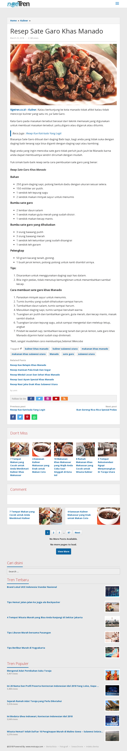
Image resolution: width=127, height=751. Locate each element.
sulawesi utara (86, 354)
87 (69, 532)
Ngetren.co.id (18, 109)
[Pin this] (27, 417)
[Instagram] (48, 398)
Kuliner (32, 109)
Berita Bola (51, 746)
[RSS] (65, 398)
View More (63, 551)
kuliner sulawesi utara (65, 348)
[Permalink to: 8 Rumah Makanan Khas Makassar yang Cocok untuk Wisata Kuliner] (85, 449)
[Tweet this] (20, 417)
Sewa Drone (77, 746)
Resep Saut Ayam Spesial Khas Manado (32, 379)
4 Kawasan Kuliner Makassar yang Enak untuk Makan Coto (40, 465)
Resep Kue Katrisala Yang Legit (27, 408)
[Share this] (13, 417)
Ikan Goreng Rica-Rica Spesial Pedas (96, 408)
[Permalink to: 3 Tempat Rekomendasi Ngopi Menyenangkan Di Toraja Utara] (107, 449)
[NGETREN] (18, 3)
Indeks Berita (92, 746)
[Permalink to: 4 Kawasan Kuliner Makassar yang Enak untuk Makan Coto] (41, 449)
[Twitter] (40, 398)
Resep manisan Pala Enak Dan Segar (30, 369)
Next (77, 532)
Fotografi (64, 746)
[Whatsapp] (34, 417)
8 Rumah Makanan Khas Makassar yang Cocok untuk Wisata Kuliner (84, 465)
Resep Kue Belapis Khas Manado (28, 365)
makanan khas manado (95, 348)
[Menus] (117, 4)
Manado (54, 354)
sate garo (68, 354)
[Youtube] (57, 398)
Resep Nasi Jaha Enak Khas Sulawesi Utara (34, 384)
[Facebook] (32, 398)
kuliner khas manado (36, 348)
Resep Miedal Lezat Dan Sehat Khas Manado (35, 374)
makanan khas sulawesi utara (29, 354)
